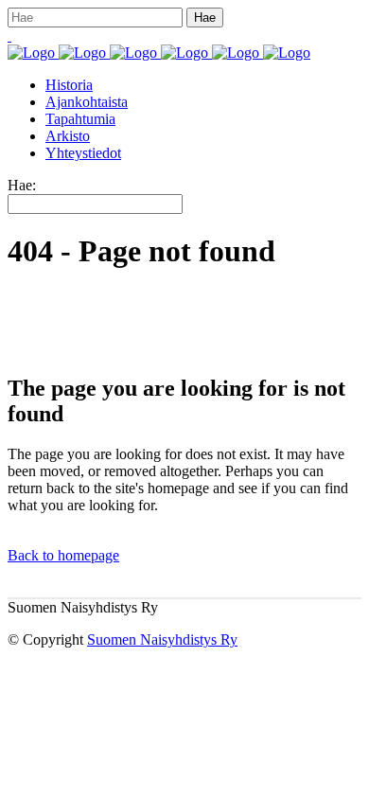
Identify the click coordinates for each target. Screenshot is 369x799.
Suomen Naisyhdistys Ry (162, 639)
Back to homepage (63, 555)
